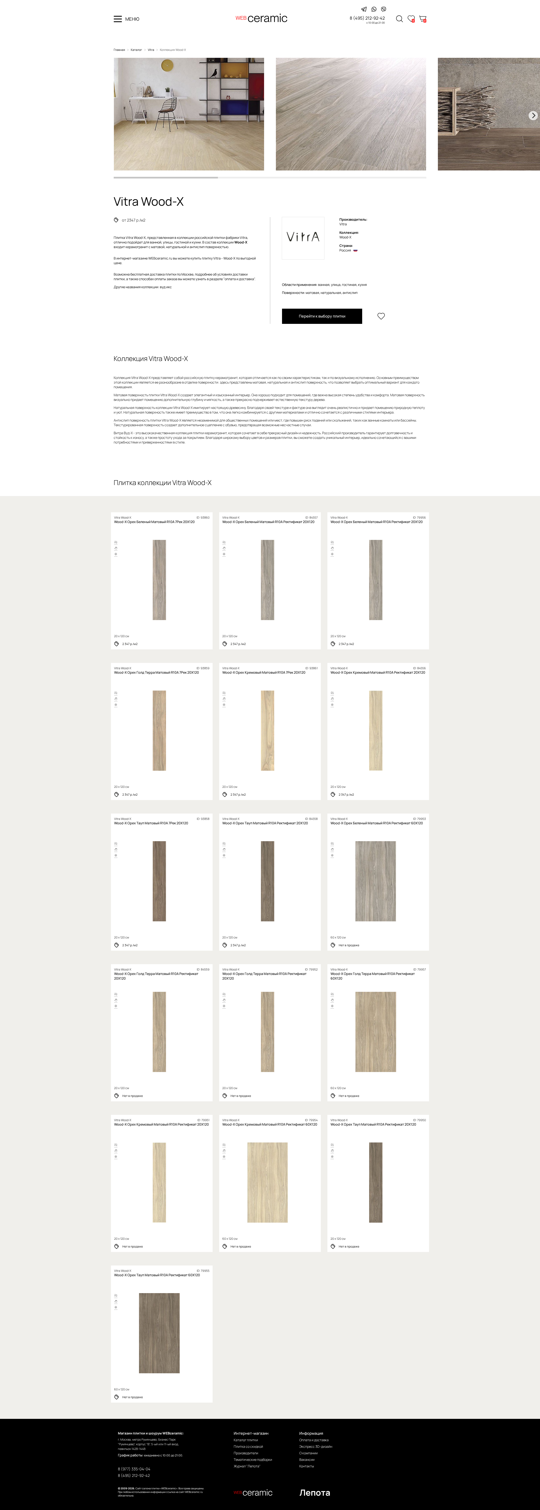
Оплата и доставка (314, 1440)
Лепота (315, 1492)
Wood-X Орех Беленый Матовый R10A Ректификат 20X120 (268, 521)
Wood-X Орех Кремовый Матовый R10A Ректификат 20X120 (378, 672)
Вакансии (307, 1459)
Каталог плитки (246, 1440)
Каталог (136, 50)
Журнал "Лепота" (247, 1466)
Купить (177, 580)
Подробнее (144, 580)
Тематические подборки (253, 1459)
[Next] (533, 115)
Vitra (151, 50)
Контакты (306, 1466)
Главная (119, 50)
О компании (308, 1453)
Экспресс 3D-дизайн (315, 1446)
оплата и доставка (239, 279)
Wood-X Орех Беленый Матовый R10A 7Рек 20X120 (154, 521)
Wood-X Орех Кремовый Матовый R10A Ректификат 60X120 (269, 1124)
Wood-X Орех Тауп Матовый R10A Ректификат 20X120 (265, 823)
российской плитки (209, 237)
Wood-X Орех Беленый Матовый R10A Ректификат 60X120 (377, 823)
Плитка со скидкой (248, 1446)
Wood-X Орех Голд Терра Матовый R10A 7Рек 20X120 (156, 672)
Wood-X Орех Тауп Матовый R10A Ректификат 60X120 (157, 1275)
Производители (246, 1453)
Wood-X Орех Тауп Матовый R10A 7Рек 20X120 (151, 823)
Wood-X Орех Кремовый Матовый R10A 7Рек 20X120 (263, 672)
